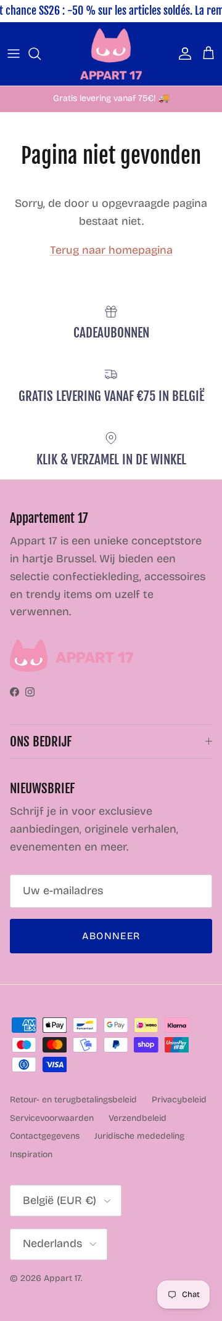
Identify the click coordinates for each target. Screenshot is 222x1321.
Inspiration (31, 1154)
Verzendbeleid (137, 1118)
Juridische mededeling (139, 1136)
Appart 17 (62, 1278)
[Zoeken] (40, 53)
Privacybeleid (179, 1099)
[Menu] (13, 53)
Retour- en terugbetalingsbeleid (73, 1099)
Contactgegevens (45, 1136)
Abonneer (111, 936)
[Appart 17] (111, 53)
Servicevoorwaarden (52, 1118)
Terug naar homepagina (111, 250)
